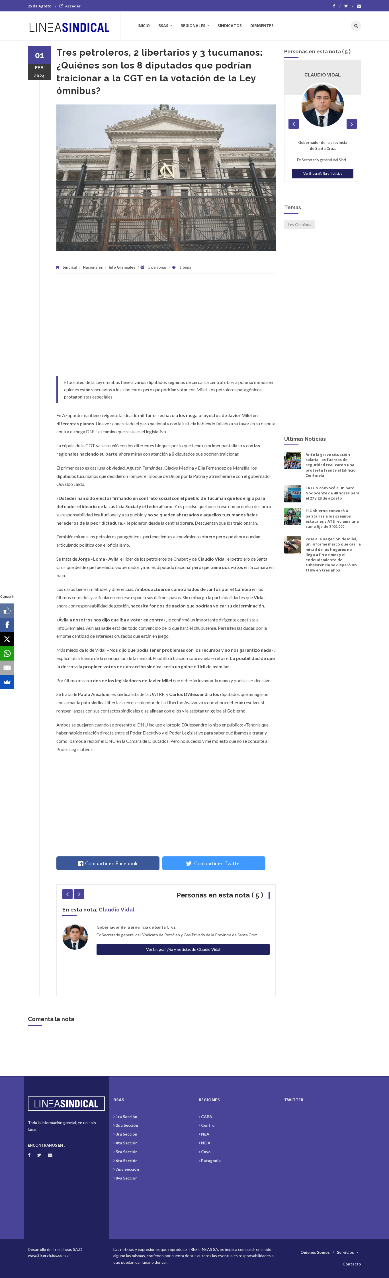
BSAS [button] (163, 25)
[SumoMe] (7, 682)
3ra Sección (126, 1134)
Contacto (352, 1263)
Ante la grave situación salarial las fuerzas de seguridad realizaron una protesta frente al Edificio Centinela (331, 465)
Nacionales (93, 267)
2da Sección (127, 1125)
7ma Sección (127, 1169)
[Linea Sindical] (73, 25)
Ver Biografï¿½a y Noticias (322, 179)
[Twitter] (348, 6)
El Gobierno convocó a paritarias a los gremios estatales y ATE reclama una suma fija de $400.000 (332, 518)
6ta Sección (127, 1160)
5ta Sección (127, 1151)
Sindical (70, 267)
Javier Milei (114, 910)
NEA (205, 1134)
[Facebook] (337, 6)
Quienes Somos (315, 1252)
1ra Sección (126, 1116)
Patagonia (211, 1160)
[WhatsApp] (7, 653)
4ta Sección (127, 1142)
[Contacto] (359, 6)
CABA (206, 1116)
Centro (208, 1125)
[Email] (7, 668)
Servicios (345, 1252)
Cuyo (206, 1151)
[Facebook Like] (7, 610)
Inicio (144, 25)
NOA (205, 1142)
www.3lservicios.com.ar (49, 1255)
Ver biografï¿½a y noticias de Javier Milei (183, 957)
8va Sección (127, 1178)
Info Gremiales (122, 267)
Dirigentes (262, 25)
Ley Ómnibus (299, 224)
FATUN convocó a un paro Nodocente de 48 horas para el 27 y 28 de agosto (332, 493)
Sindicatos (230, 25)
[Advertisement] (166, 328)
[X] (7, 639)
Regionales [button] (193, 25)
